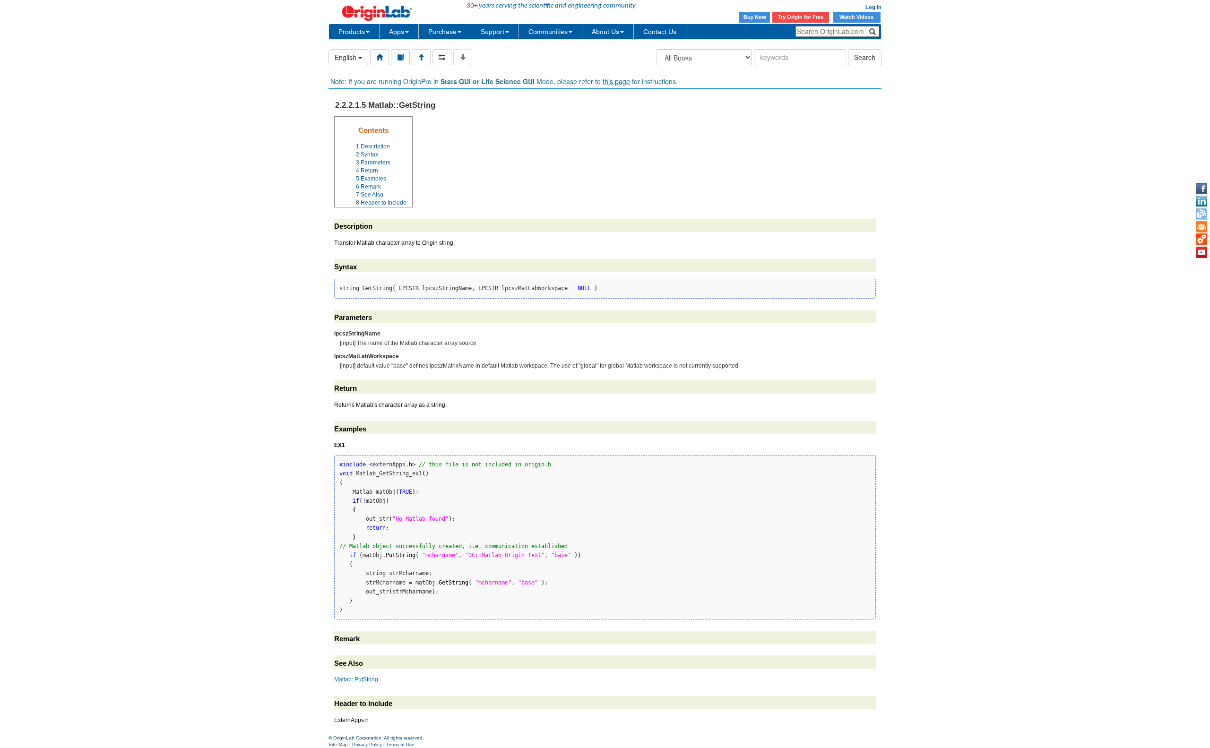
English (346, 57)
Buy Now (754, 17)
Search (864, 57)
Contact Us (659, 31)
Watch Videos (857, 17)
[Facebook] (1201, 188)
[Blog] (1201, 214)
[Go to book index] (400, 57)
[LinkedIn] (1201, 201)
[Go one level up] (421, 57)
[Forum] (1201, 227)
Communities (548, 31)
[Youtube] (1201, 252)
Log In (873, 7)
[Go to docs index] (379, 57)
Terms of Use (400, 744)
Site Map (338, 744)
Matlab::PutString (356, 679)
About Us (605, 31)
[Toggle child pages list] (462, 57)
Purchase (442, 31)
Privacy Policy (367, 744)
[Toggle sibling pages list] (441, 57)
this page (616, 81)
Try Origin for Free (800, 17)
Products (351, 31)
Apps (396, 31)
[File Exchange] (1201, 239)
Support (492, 31)
